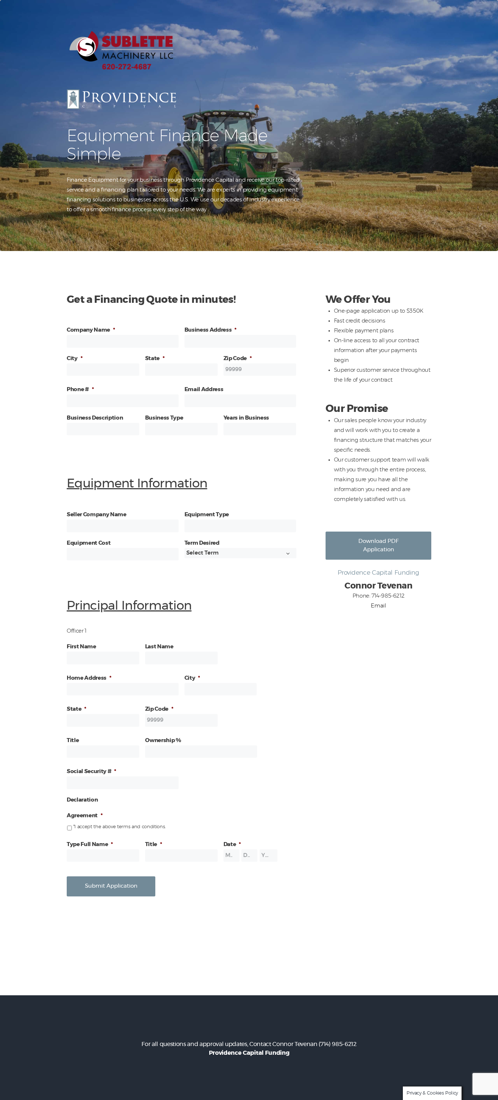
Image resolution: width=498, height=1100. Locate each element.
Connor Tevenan (294, 1044)
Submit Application (111, 886)
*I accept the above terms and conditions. (119, 827)
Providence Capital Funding (249, 1053)
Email (378, 606)
